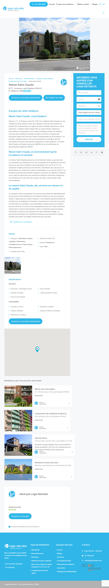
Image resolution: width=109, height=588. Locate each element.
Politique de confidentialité (66, 571)
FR (100, 4)
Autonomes (35, 550)
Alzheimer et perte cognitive (41, 561)
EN (104, 4)
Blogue (95, 4)
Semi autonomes (37, 553)
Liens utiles (61, 568)
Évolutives (35, 557)
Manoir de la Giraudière (45, 389)
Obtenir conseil (83, 4)
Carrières (60, 557)
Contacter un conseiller (20, 516)
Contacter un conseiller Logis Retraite (25, 98)
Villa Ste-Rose (41, 438)
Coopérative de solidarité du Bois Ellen (51, 414)
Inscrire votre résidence (14, 564)
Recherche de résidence (65, 564)
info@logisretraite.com (93, 560)
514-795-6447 (40, 4)
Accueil (52, 4)
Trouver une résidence (64, 4)
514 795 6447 (89, 556)
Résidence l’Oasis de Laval (46, 463)
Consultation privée (64, 561)
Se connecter (10, 567)
